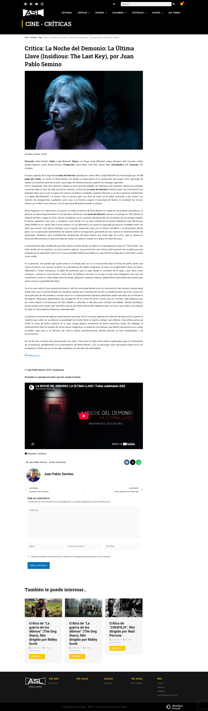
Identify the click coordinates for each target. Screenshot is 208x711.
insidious (42, 453)
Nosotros (53, 683)
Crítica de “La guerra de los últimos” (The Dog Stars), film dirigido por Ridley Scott (43, 633)
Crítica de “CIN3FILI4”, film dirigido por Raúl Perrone (122, 629)
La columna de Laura (167, 695)
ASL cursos (82, 678)
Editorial (67, 12)
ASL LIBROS (136, 683)
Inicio (27, 37)
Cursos (156, 12)
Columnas (118, 12)
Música (160, 687)
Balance (161, 691)
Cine (40, 37)
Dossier (99, 12)
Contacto (108, 683)
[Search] (173, 4)
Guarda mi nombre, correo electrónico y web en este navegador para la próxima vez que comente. (71, 556)
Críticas (82, 12)
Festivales (138, 12)
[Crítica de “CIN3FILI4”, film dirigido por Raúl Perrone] (123, 607)
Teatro (160, 683)
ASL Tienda (174, 12)
